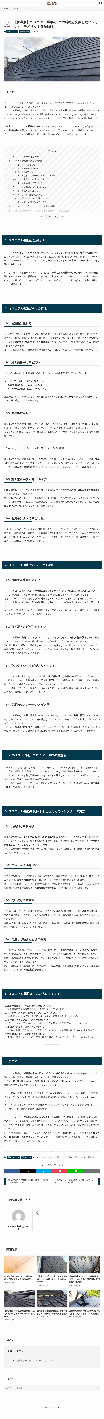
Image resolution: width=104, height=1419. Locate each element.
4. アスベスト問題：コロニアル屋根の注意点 (34, 206)
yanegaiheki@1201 (18, 1228)
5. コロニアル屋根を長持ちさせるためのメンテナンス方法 (41, 211)
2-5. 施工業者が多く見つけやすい (32, 179)
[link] (38, 1213)
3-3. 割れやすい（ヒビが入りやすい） (34, 198)
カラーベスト (41, 1157)
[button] (12, 1171)
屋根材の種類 (24, 31)
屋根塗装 (91, 1157)
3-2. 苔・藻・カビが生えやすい (31, 195)
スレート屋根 (67, 1157)
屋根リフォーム (12, 31)
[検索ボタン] (101, 3)
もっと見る (52, 216)
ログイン (35, 1360)
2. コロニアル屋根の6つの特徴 (27, 161)
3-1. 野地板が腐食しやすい (29, 191)
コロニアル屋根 (54, 1157)
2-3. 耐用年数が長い (26, 172)
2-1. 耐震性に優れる (26, 165)
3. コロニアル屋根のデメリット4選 (30, 187)
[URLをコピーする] (92, 1171)
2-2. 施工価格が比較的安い (29, 168)
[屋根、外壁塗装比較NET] (52, 3)
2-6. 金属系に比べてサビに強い (31, 183)
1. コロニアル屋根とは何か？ (27, 156)
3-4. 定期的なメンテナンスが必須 (32, 202)
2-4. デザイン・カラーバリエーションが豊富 (37, 176)
